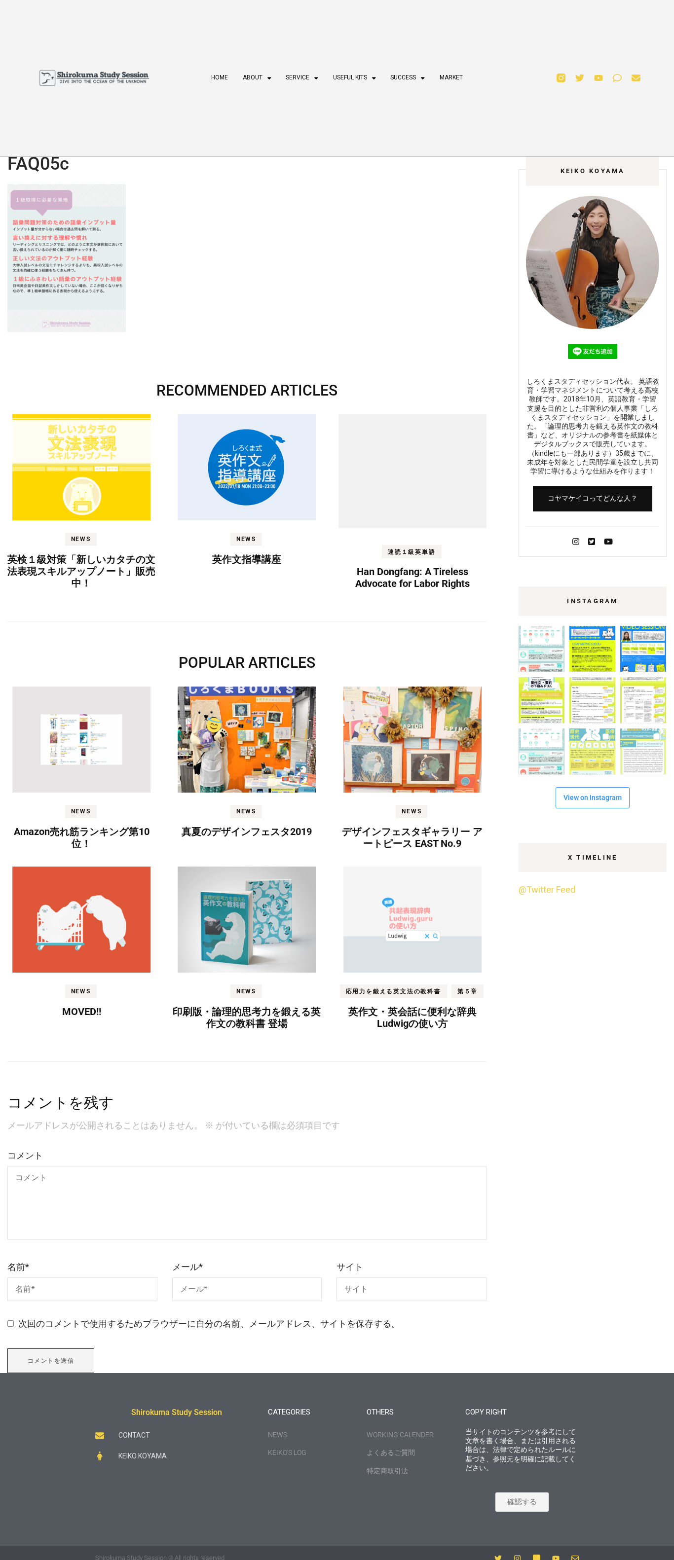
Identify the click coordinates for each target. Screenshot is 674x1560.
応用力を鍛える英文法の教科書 (393, 991)
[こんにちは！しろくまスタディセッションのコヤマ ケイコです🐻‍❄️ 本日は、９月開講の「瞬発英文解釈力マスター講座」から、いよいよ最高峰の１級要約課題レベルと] (643, 751)
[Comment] (617, 77)
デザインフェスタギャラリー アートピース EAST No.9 (412, 837)
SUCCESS (403, 77)
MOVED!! (81, 1011)
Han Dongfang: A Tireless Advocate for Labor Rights (412, 577)
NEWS (81, 539)
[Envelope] (636, 77)
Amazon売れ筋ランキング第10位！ (82, 837)
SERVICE (297, 77)
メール (187, 1267)
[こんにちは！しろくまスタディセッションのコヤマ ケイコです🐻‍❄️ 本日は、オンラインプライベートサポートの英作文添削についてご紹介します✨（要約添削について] (592, 649)
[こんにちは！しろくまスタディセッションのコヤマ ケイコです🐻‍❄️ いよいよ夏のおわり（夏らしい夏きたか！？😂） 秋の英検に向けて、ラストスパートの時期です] (541, 700)
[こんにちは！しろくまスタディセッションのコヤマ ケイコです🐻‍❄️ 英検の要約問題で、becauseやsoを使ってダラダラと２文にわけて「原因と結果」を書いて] (592, 700)
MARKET (451, 77)
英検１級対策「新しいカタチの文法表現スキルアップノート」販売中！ (81, 571)
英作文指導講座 (246, 559)
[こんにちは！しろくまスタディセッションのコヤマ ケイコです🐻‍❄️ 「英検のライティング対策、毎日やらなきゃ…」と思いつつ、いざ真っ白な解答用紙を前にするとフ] (643, 700)
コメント (25, 1155)
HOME (219, 77)
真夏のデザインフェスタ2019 (247, 831)
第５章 (467, 991)
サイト (350, 1267)
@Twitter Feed (547, 889)
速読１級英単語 (412, 551)
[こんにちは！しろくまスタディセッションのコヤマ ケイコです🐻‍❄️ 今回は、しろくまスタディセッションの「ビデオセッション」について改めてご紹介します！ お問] (643, 649)
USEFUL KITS (350, 77)
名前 (18, 1267)
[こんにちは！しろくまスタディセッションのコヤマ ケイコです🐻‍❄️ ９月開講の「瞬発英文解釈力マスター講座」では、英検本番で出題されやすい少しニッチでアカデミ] (592, 751)
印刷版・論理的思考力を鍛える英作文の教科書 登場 (247, 1017)
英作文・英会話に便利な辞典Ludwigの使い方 (412, 1017)
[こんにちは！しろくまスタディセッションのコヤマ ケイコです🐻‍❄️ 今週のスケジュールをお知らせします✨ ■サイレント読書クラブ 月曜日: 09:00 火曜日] (541, 751)
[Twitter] (579, 77)
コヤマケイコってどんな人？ (592, 498)
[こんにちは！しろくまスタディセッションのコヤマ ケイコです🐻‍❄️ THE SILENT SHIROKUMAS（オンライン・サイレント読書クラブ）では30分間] (541, 649)
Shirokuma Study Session (176, 1412)
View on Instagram (592, 797)
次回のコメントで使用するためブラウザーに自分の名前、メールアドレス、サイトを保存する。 (209, 1323)
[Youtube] (598, 77)
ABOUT (252, 77)
